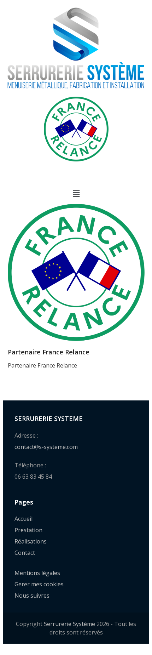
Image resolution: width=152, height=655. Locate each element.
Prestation (28, 530)
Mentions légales (37, 573)
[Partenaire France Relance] (76, 271)
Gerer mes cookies (39, 584)
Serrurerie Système (69, 624)
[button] (76, 193)
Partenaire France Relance (48, 352)
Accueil (23, 519)
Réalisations (30, 541)
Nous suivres (31, 595)
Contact (24, 553)
